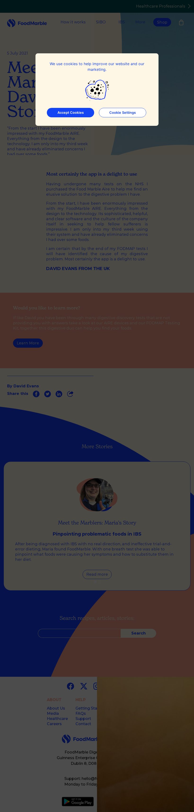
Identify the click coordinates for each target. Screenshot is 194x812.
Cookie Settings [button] (122, 112)
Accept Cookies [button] (70, 112)
